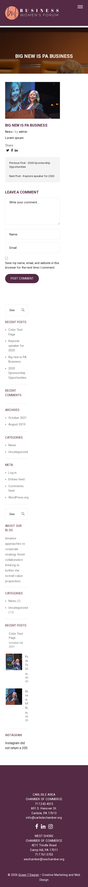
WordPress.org (18, 497)
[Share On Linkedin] (16, 150)
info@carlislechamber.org (44, 817)
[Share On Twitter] (7, 150)
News (8, 131)
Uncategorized (18, 452)
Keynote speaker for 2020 (38, 176)
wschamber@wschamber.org (44, 859)
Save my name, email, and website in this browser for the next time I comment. (32, 265)
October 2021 (17, 418)
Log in (12, 473)
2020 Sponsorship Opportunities (17, 373)
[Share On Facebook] (12, 150)
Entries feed (16, 479)
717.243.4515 (44, 804)
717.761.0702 (44, 854)
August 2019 (16, 424)
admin (23, 131)
